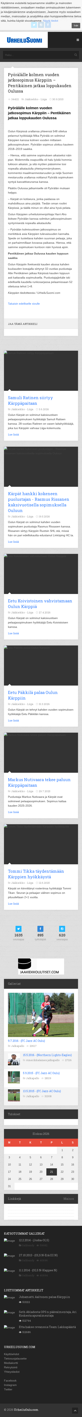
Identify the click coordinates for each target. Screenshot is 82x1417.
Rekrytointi (10, 1367)
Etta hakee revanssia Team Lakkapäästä (47, 1327)
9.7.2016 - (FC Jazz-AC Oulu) (26, 1041)
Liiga (44, 99)
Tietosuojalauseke (15, 1358)
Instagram (10, 1385)
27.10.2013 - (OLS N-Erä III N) (38, 1255)
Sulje (76, 25)
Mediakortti (11, 1362)
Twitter (8, 1389)
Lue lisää (13, 434)
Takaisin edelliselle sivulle (24, 303)
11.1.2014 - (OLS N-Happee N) (38, 1270)
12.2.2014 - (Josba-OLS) (34, 1240)
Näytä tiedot (50, 20)
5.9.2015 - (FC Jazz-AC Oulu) (41, 1073)
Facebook (10, 1380)
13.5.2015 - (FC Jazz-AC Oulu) (42, 1091)
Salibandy (28, 1245)
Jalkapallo (17, 1046)
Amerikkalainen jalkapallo (43, 1060)
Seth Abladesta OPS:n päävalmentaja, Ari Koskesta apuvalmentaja (48, 1313)
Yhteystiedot (12, 1371)
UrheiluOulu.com (26, 1410)
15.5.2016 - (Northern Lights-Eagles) (47, 1055)
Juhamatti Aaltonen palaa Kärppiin (44, 1297)
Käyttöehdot (11, 1354)
